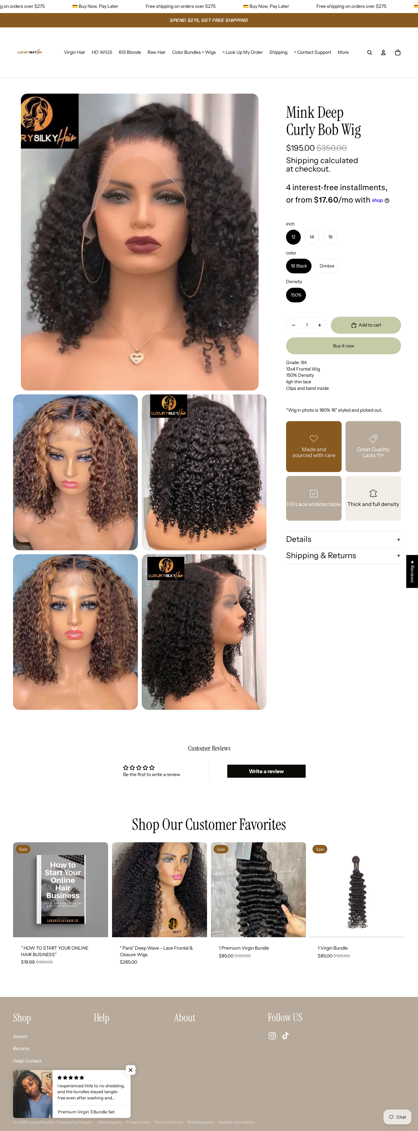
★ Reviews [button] (412, 571)
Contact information (236, 1122)
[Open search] (369, 52)
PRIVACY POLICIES (33, 1098)
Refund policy (110, 1122)
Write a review (266, 771)
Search (20, 1036)
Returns (21, 1048)
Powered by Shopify (74, 1122)
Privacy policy (138, 1122)
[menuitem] (343, 52)
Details (298, 539)
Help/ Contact (27, 1061)
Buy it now (343, 345)
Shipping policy (200, 1122)
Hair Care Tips (27, 1073)
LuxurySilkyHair (41, 1122)
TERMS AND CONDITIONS (41, 1085)
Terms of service (169, 1122)
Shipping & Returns (321, 555)
